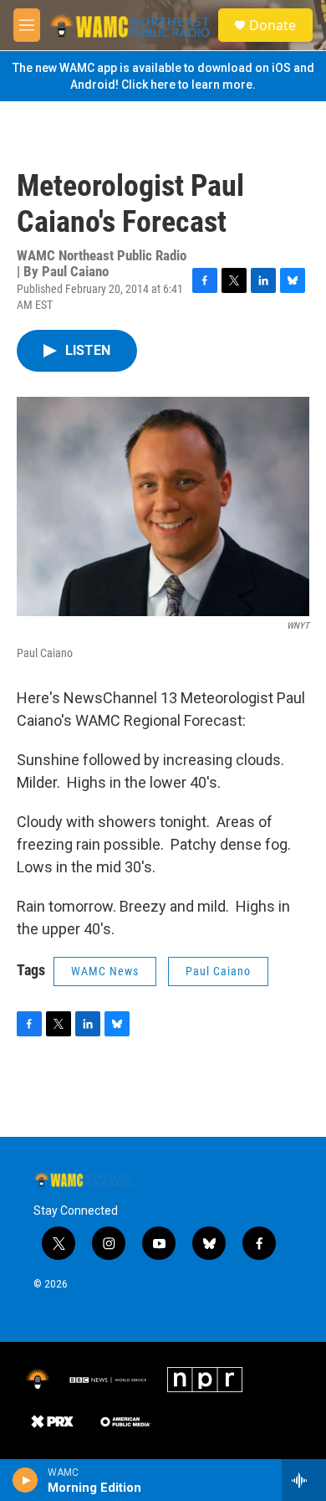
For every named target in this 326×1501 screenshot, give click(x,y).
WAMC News (105, 971)
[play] (25, 1480)
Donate (272, 25)
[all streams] (304, 1480)
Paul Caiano (218, 971)
